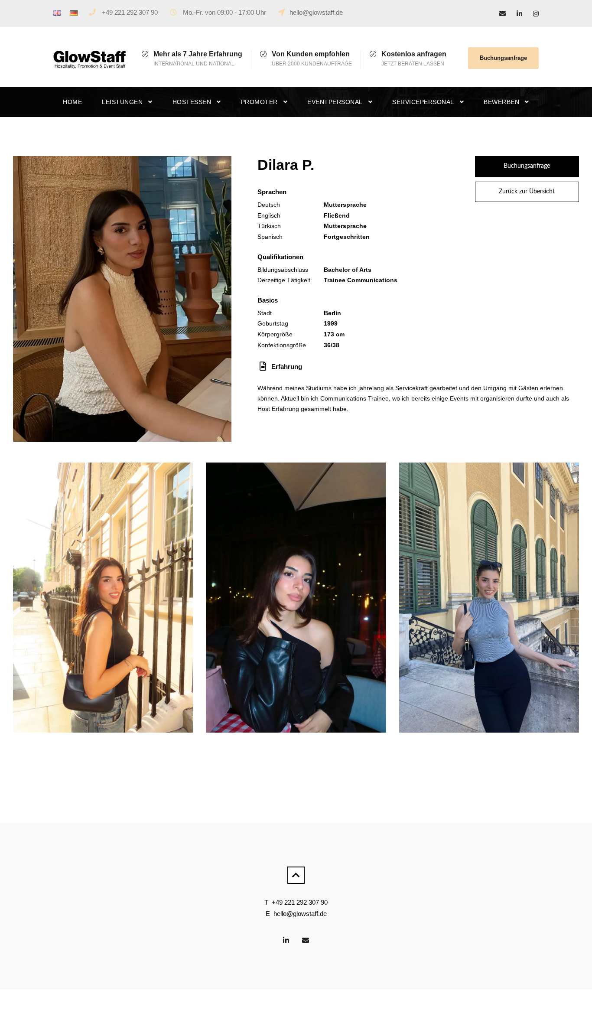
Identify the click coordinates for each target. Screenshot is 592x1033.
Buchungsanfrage (503, 58)
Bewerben (501, 101)
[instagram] (536, 13)
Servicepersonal (423, 101)
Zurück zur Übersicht (527, 192)
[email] (502, 13)
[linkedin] (519, 13)
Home (72, 101)
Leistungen (122, 101)
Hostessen (191, 101)
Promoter (259, 101)
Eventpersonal (335, 101)
